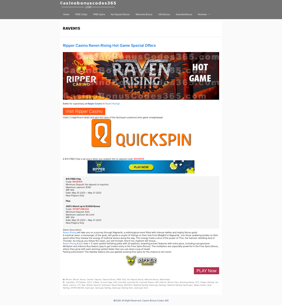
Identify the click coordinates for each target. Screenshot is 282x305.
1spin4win (70, 282)
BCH (157, 282)
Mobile (89, 285)
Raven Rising (112, 103)
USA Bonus (164, 14)
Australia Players (146, 282)
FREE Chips (81, 14)
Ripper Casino (95, 103)
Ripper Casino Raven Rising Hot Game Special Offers (109, 45)
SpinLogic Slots (141, 288)
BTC (197, 282)
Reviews (202, 14)
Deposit (98, 279)
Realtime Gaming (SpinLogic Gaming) (150, 285)
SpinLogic (89, 288)
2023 (89, 282)
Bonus (83, 279)
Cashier (90, 279)
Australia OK (132, 282)
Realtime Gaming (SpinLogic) (180, 285)
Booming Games (187, 282)
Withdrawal (165, 279)
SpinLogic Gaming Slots (122, 288)
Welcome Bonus (144, 14)
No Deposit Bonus (120, 14)
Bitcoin (69, 279)
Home (66, 14)
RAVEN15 (139, 159)
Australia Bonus (184, 14)
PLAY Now (206, 270)
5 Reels (96, 282)
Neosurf (97, 285)
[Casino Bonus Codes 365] (88, 5)
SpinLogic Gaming (103, 288)
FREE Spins (99, 14)
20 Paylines (81, 282)
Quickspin (106, 285)
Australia (122, 282)
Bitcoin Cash (173, 282)
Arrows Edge (106, 282)
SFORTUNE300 (81, 209)
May (83, 285)
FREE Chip (121, 279)
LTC (78, 285)
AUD (115, 282)
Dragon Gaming (207, 282)
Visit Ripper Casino (84, 111)
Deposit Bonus (109, 279)
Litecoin (72, 285)
